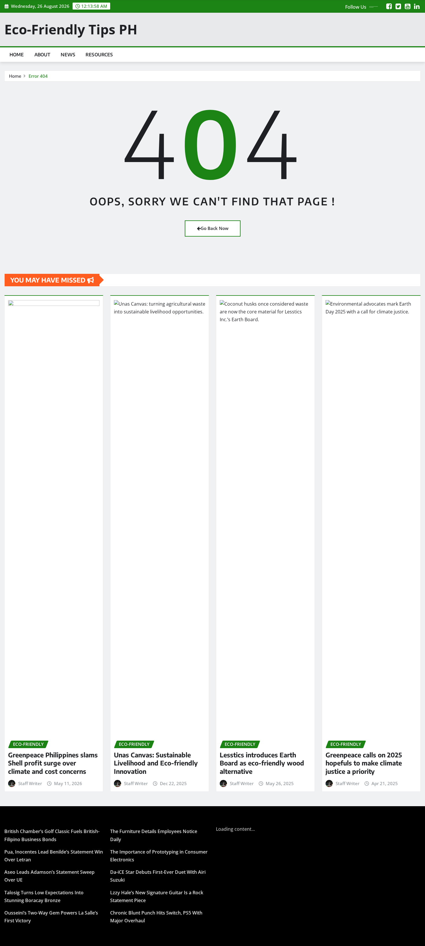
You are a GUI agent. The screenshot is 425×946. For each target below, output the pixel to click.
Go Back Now (214, 228)
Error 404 (38, 76)
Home (17, 54)
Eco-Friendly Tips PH (70, 29)
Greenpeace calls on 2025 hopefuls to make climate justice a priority (364, 763)
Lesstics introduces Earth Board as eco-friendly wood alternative (262, 763)
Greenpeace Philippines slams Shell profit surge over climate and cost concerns (53, 763)
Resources (99, 54)
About (42, 54)
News (68, 54)
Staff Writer (30, 783)
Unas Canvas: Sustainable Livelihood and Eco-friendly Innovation (156, 763)
